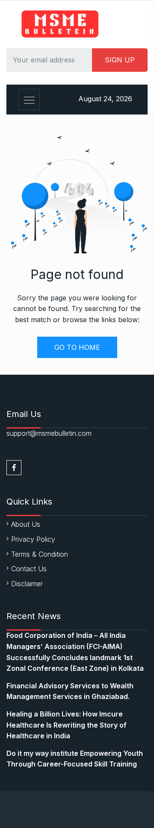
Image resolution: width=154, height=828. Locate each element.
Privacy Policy (33, 539)
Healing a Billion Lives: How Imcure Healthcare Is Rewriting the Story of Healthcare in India (66, 725)
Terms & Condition (39, 554)
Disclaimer (27, 583)
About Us (25, 524)
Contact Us (29, 568)
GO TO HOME (77, 347)
